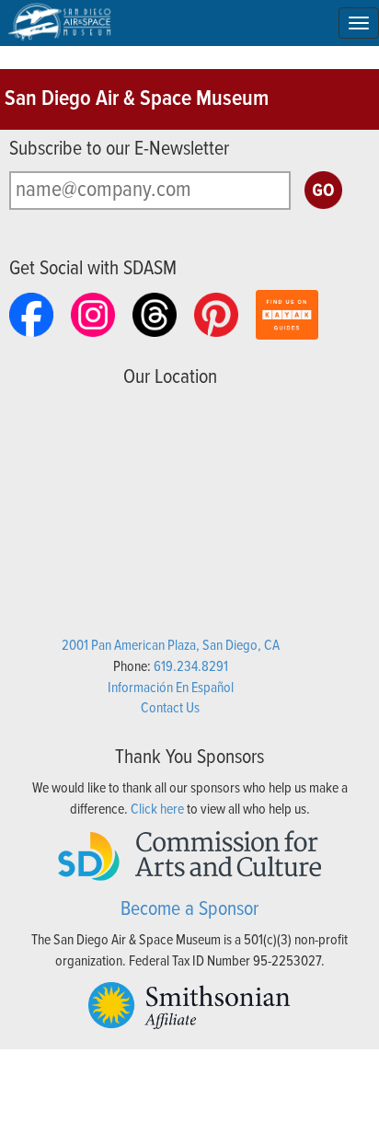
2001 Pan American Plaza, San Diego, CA (171, 645)
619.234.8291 (191, 667)
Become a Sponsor (189, 909)
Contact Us (170, 708)
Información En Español (171, 688)
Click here (157, 809)
